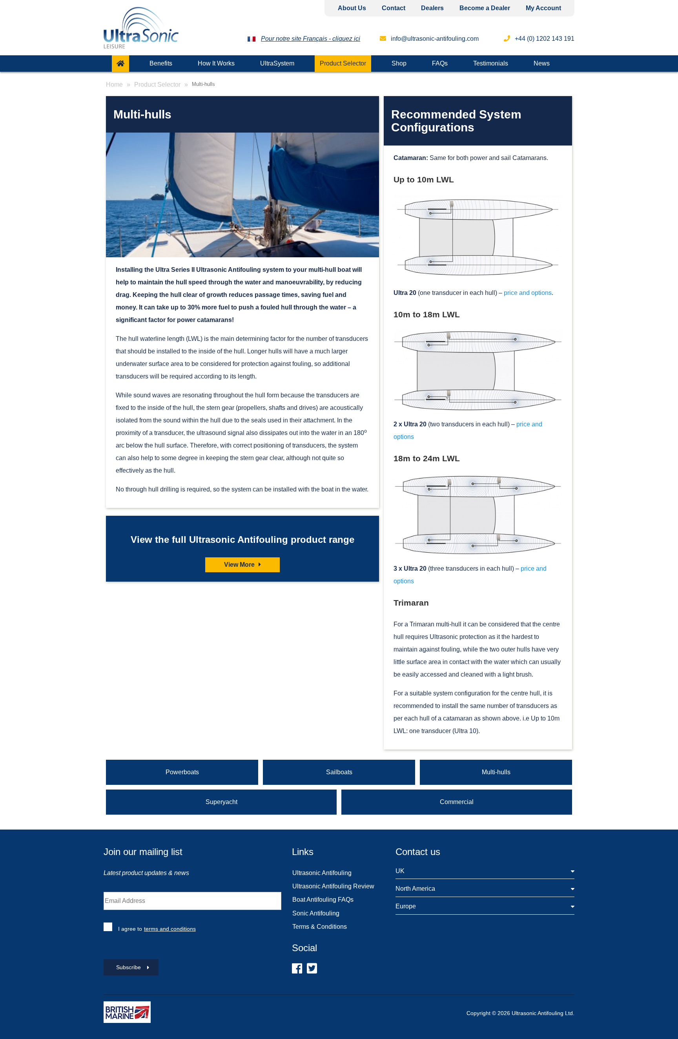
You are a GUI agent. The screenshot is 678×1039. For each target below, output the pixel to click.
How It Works (216, 63)
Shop (399, 63)
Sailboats (339, 772)
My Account (543, 8)
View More (240, 564)
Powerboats (182, 772)
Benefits (160, 63)
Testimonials (490, 63)
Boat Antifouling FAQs (323, 899)
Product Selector (343, 63)
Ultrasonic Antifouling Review (333, 886)
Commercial (457, 802)
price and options (528, 292)
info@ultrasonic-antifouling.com (434, 38)
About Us (352, 8)
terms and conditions (170, 929)
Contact (393, 8)
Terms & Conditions (319, 926)
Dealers (432, 8)
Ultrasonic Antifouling (322, 873)
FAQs (440, 63)
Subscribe (128, 967)
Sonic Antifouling (315, 913)
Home (114, 84)
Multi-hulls (496, 772)
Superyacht (221, 802)
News (542, 63)
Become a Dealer (484, 8)
